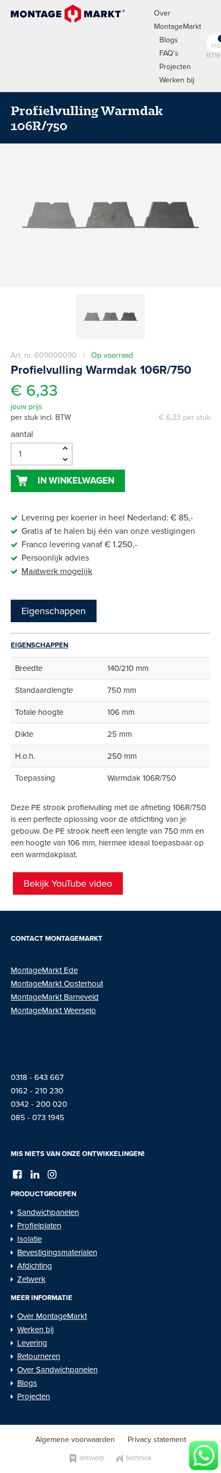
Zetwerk (31, 1279)
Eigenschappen (53, 611)
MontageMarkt (37, 983)
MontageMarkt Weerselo (53, 1010)
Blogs (168, 39)
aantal (22, 434)
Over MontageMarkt (52, 1316)
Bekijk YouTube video (68, 883)
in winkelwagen (76, 480)
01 (14, 1091)
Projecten (175, 66)
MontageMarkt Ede (44, 970)
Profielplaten (39, 1225)
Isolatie (29, 1239)
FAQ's (169, 53)
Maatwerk (39, 571)
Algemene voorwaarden (75, 1439)
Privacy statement (157, 1439)
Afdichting (34, 1266)
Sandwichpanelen (48, 1212)
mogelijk (75, 571)
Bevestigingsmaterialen (57, 1252)
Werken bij (176, 80)
